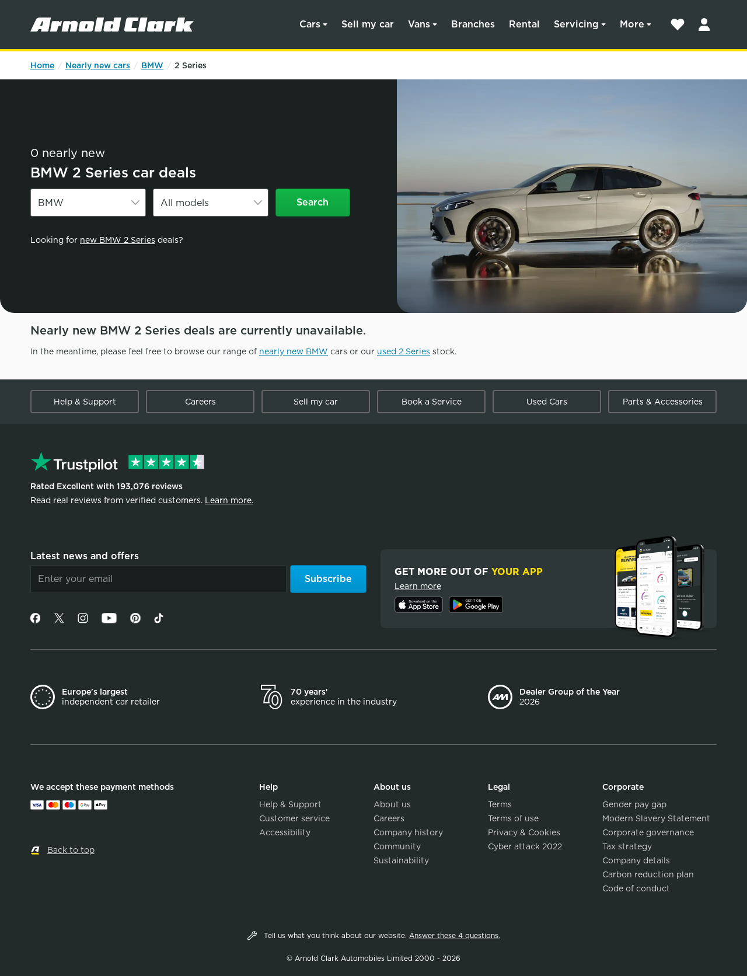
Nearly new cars (97, 65)
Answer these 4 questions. (454, 935)
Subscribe (328, 578)
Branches (473, 24)
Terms (500, 804)
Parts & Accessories (663, 401)
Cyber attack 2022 (525, 846)
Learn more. (229, 500)
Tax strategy (627, 846)
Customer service (294, 818)
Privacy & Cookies (524, 832)
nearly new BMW (293, 351)
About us (392, 804)
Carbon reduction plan (648, 874)
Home (42, 65)
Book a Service (432, 401)
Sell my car (367, 24)
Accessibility (284, 832)
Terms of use (513, 818)
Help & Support (85, 401)
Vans (419, 24)
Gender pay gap (634, 804)
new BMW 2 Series (117, 240)
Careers (200, 401)
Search (312, 202)
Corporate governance (648, 832)
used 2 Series (403, 351)
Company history (408, 832)
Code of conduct (636, 888)
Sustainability (401, 860)
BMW (152, 65)
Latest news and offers (84, 556)
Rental (524, 24)
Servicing (576, 24)
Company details (636, 860)
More (632, 24)
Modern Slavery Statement (656, 818)
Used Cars (546, 401)
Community (397, 846)
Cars (309, 24)
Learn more (418, 586)
